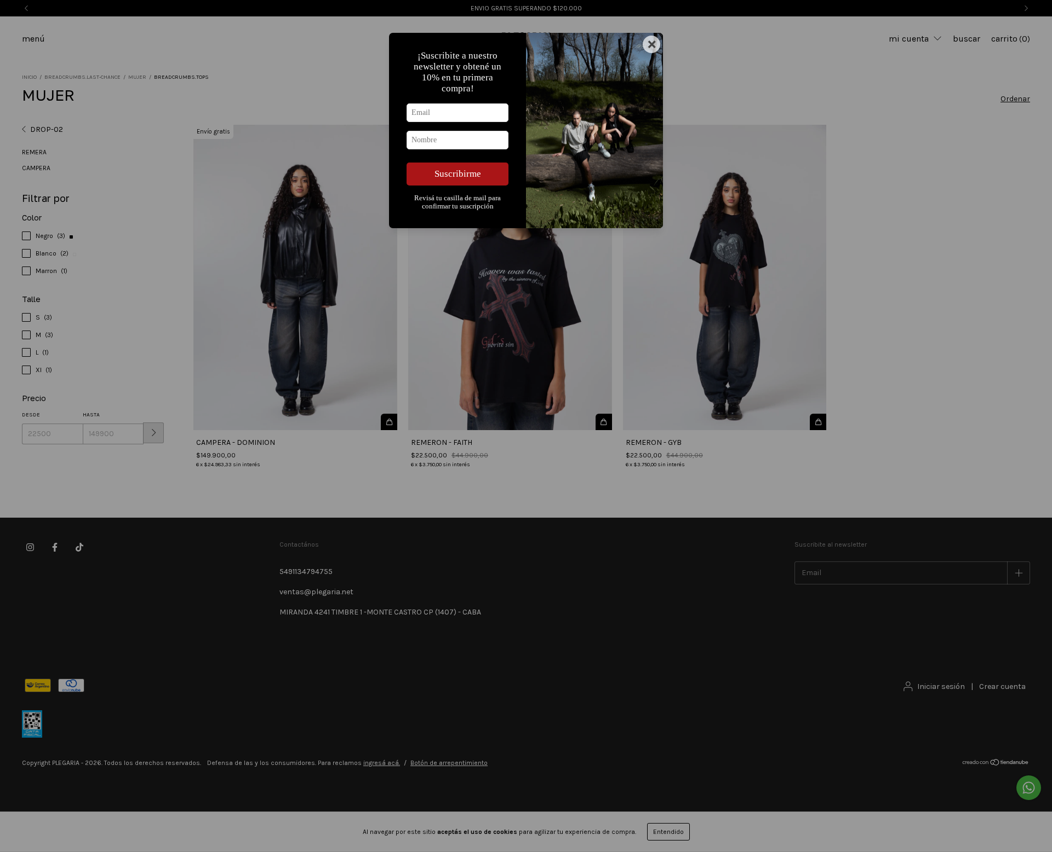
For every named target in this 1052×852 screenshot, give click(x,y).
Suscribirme (457, 174)
